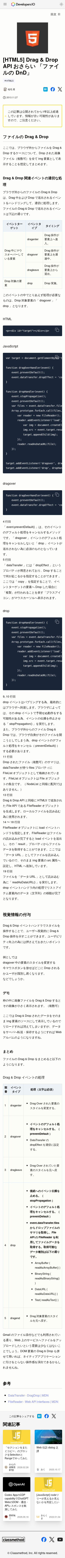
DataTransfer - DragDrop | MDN (28, 1395)
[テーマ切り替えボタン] (61, 4)
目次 (53, 14)
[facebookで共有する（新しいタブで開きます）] (53, 89)
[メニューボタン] (5, 4)
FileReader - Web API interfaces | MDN (33, 1402)
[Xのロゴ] (51, 1539)
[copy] (57, 330)
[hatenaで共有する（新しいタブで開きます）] (45, 89)
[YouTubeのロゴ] (60, 1539)
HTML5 (10, 80)
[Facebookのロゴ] (43, 1539)
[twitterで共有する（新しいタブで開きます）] (60, 89)
